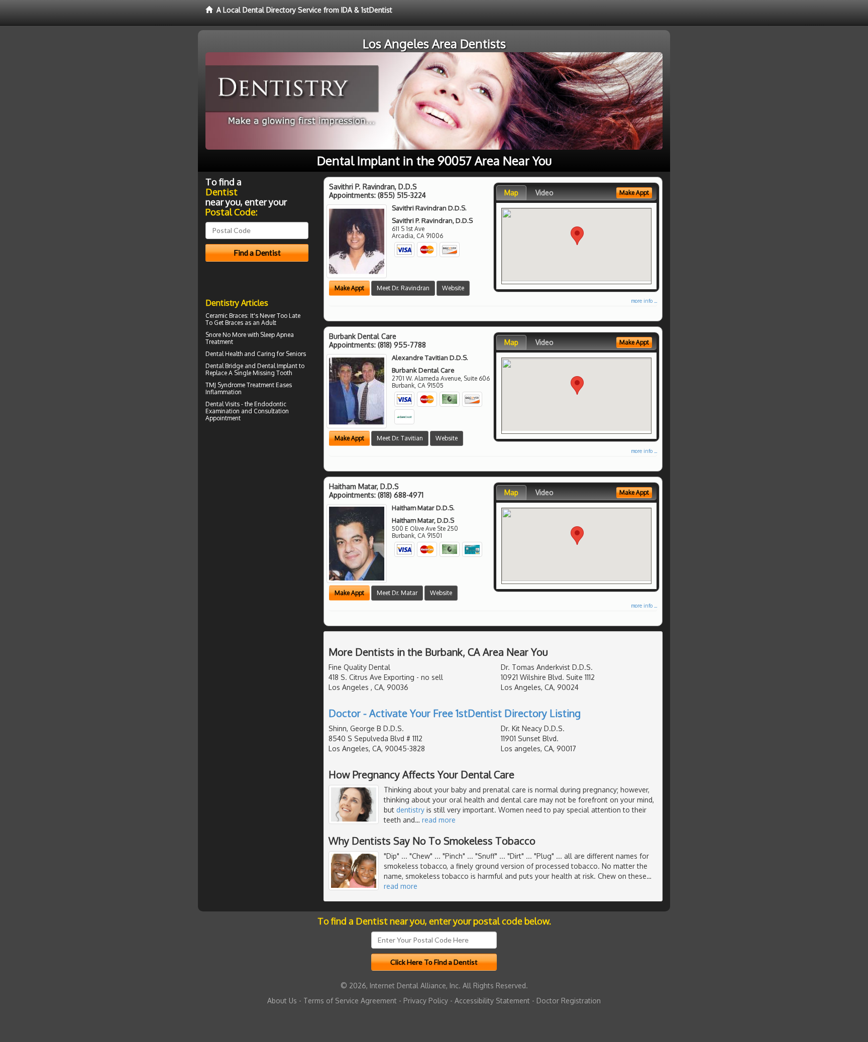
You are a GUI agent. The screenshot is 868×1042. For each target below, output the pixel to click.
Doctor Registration (568, 1000)
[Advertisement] (256, 512)
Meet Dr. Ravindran (403, 288)
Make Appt (349, 288)
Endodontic (270, 404)
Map (511, 192)
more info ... (644, 301)
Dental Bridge (224, 366)
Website (453, 288)
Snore (213, 334)
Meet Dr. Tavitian (400, 438)
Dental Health (224, 354)
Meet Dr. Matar (397, 593)
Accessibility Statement (492, 1000)
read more (439, 820)
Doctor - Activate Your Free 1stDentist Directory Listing (455, 713)
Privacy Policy (425, 1000)
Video (544, 192)
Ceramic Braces (226, 315)
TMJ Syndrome (225, 385)
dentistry (410, 809)
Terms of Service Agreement (350, 1000)
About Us (282, 1000)
